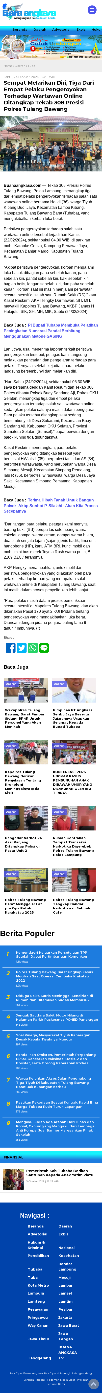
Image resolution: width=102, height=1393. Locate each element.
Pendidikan (38, 1255)
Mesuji (64, 1277)
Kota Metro (38, 1285)
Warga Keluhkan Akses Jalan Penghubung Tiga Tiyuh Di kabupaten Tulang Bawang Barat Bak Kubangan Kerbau (53, 1082)
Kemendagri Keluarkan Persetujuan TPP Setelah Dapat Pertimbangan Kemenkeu (51, 954)
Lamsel (65, 1293)
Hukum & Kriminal (36, 1245)
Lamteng (36, 1301)
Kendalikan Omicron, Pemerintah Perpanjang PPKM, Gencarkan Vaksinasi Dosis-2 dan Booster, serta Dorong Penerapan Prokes (56, 1059)
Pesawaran (38, 1309)
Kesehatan (68, 1255)
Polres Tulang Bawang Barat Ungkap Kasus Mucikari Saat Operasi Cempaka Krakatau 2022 (54, 976)
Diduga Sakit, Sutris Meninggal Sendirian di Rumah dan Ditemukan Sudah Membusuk (54, 998)
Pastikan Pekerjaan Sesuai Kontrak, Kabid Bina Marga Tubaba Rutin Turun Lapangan (57, 1104)
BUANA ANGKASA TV (67, 1352)
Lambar (65, 1285)
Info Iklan (83, 1379)
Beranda (19, 29)
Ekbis (81, 29)
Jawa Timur (38, 1339)
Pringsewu (38, 1317)
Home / (9, 66)
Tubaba (35, 1269)
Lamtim (65, 1301)
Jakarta (65, 1317)
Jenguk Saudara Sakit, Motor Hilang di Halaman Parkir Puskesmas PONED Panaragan (57, 1017)
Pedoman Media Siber (61, 1379)
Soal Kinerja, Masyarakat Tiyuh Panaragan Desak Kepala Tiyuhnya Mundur (53, 1037)
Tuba (31, 66)
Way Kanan (38, 1325)
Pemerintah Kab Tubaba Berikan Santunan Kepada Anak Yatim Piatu (59, 1173)
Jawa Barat (68, 1325)
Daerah (39, 29)
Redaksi (40, 1379)
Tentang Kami (56, 1384)
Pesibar (65, 1309)
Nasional (66, 1248)
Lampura (36, 1293)
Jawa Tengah (65, 1336)
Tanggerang (39, 1358)
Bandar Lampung (67, 1267)
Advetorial (61, 29)
